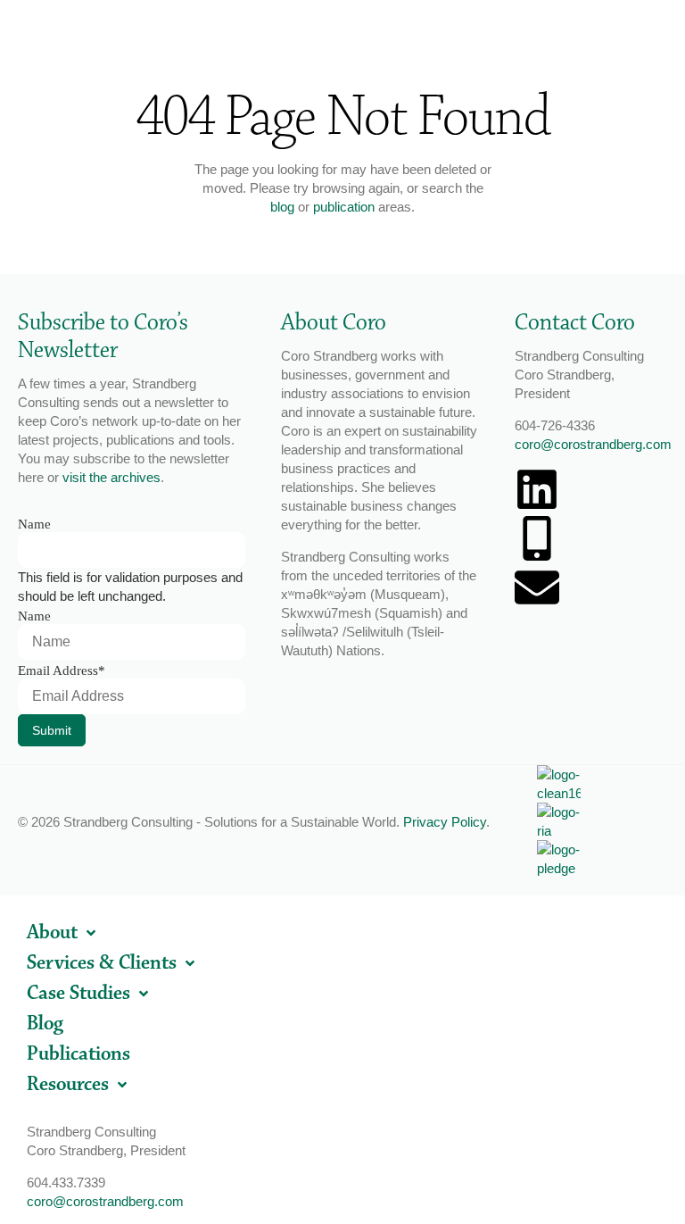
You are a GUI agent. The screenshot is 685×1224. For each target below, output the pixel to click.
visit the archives (111, 477)
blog (282, 206)
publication (344, 206)
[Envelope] (537, 587)
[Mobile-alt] (537, 538)
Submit (51, 730)
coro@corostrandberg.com (593, 444)
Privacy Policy (444, 821)
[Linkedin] (537, 489)
